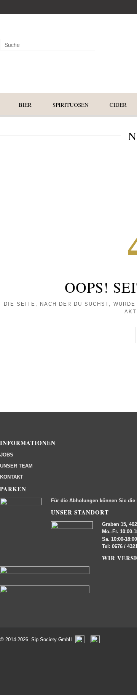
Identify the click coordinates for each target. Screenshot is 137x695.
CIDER (118, 104)
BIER (25, 104)
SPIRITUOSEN (71, 104)
